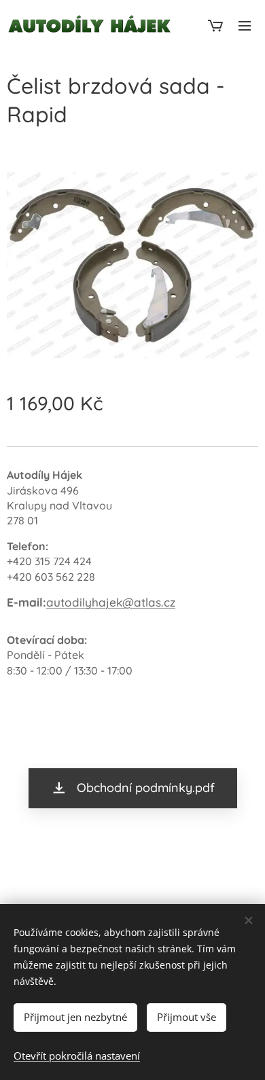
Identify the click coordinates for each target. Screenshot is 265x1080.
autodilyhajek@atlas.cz (110, 602)
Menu (244, 25)
